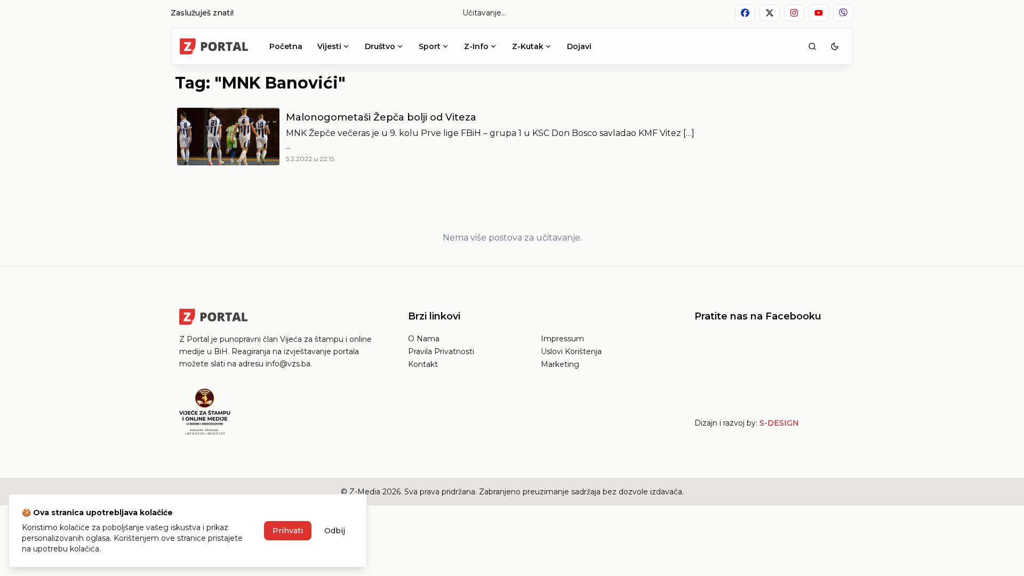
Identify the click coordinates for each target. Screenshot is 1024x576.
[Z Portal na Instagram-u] (794, 12)
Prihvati (288, 530)
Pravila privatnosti (441, 351)
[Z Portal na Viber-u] (843, 12)
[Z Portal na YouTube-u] (819, 12)
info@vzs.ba (288, 364)
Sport (430, 46)
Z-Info (476, 46)
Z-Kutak (527, 46)
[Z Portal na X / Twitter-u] (769, 12)
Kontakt (423, 364)
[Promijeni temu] (834, 46)
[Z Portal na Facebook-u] (745, 12)
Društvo (380, 46)
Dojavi (579, 46)
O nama (423, 338)
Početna (285, 46)
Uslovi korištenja (571, 351)
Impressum (562, 338)
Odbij (334, 530)
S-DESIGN (779, 423)
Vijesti (329, 46)
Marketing (560, 364)
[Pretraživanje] (812, 46)
